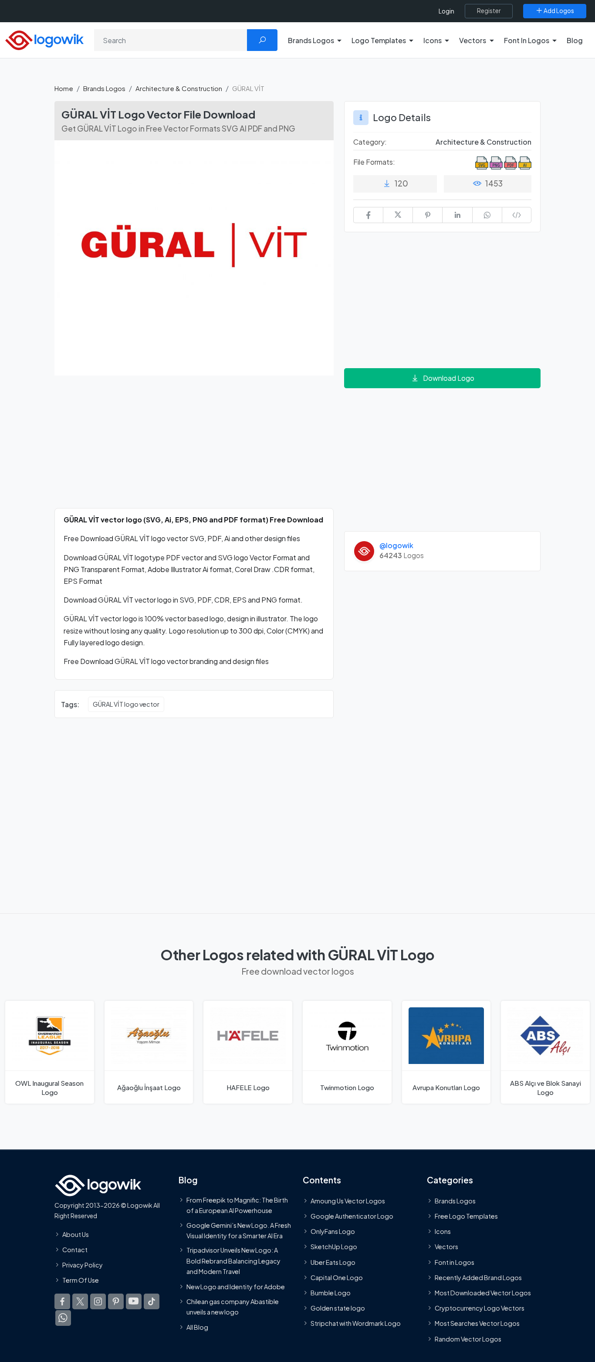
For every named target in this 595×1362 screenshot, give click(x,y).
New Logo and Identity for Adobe (235, 1287)
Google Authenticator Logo (352, 1216)
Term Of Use (80, 1280)
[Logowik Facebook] (62, 1301)
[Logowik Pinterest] (116, 1301)
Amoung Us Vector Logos (348, 1201)
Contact (75, 1250)
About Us (75, 1234)
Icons (443, 1231)
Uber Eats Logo (333, 1262)
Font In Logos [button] (526, 40)
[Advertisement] (194, 447)
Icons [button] (432, 40)
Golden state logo (338, 1308)
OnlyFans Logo (333, 1231)
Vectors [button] (472, 40)
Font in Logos (454, 1262)
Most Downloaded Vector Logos (483, 1293)
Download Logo (448, 378)
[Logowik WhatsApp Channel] (63, 1318)
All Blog (197, 1327)
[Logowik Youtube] (134, 1301)
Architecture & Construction (178, 88)
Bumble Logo (331, 1293)
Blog (575, 40)
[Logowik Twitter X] (80, 1301)
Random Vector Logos (468, 1339)
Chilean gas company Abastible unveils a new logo (232, 1307)
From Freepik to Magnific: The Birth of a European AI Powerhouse (237, 1205)
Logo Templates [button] (379, 40)
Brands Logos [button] (311, 40)
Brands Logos (104, 88)
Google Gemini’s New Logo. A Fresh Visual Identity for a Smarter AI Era (238, 1230)
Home (63, 88)
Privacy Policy (82, 1265)
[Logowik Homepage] (44, 39)
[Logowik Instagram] (98, 1301)
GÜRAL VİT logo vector (126, 704)
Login (446, 11)
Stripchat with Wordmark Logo (356, 1323)
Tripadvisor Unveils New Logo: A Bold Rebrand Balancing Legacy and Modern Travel (233, 1260)
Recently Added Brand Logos (478, 1277)
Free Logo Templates (466, 1216)
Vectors (446, 1246)
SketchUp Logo (334, 1246)
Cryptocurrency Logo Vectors (479, 1308)
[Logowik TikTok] (151, 1301)
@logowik (396, 545)
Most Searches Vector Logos (477, 1323)
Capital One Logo (337, 1277)
